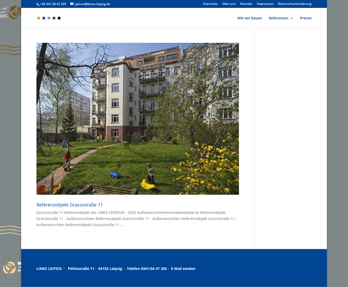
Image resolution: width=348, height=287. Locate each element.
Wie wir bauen (249, 18)
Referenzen (278, 18)
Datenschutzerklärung (295, 4)
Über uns (229, 4)
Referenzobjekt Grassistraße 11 (69, 205)
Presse (306, 18)
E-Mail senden (183, 268)
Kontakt (246, 4)
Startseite (210, 4)
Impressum (265, 4)
